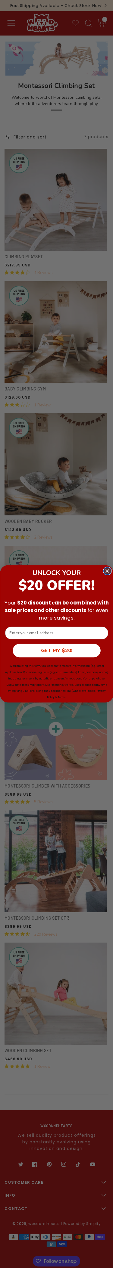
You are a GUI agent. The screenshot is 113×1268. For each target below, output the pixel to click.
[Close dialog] (107, 571)
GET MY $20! (56, 650)
